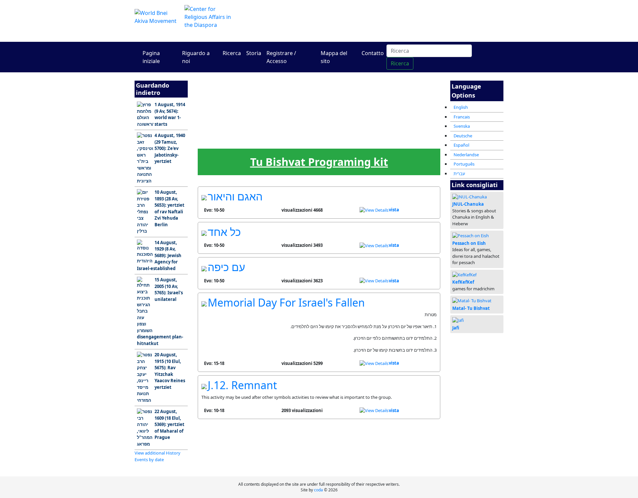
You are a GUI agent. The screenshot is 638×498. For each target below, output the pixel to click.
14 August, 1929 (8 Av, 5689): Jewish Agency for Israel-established (159, 255)
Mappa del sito (334, 57)
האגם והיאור (235, 196)
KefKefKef (463, 282)
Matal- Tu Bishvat (471, 308)
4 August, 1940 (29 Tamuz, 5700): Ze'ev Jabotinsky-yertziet (170, 148)
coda (318, 490)
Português (464, 164)
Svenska (462, 126)
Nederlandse (466, 155)
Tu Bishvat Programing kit (319, 162)
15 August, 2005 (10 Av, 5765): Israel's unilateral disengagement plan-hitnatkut (160, 311)
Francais (462, 117)
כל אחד (224, 232)
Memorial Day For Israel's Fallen (286, 302)
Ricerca (232, 53)
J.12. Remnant (242, 385)
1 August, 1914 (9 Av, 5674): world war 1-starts (170, 114)
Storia (253, 53)
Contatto (373, 53)
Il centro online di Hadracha (382, 21)
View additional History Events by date (157, 456)
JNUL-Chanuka (468, 204)
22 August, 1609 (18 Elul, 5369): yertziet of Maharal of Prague (169, 424)
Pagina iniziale (151, 57)
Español (461, 145)
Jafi (455, 328)
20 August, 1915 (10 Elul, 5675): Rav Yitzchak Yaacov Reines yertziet (170, 371)
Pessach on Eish (469, 243)
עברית (459, 174)
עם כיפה (226, 267)
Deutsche (463, 136)
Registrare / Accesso (281, 57)
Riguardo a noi (196, 57)
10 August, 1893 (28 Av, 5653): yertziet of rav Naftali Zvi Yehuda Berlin (169, 208)
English (461, 107)
